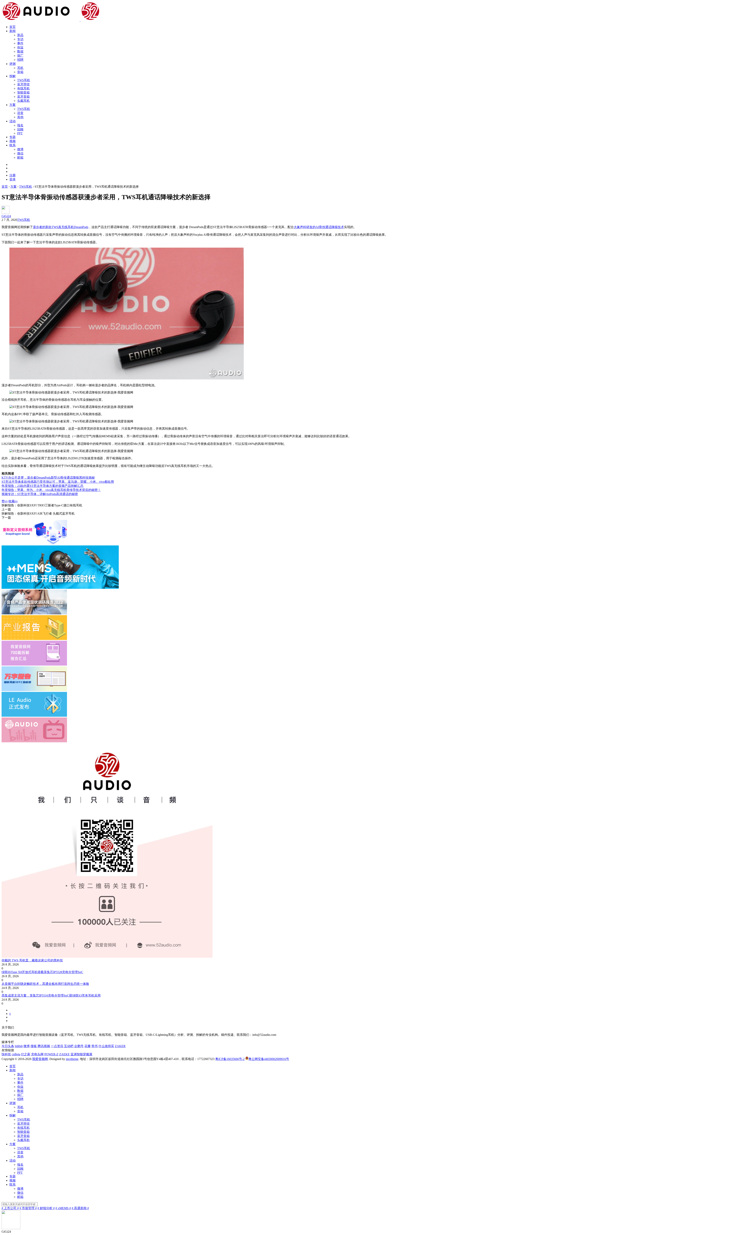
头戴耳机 (23, 100)
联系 (12, 145)
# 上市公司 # (10, 1208)
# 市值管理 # (28, 1208)
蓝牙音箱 (23, 96)
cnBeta (16, 1054)
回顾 (20, 129)
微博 (20, 149)
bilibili (19, 1046)
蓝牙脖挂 (23, 84)
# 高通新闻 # (80, 1208)
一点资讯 (57, 1046)
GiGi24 (6, 216)
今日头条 (8, 1046)
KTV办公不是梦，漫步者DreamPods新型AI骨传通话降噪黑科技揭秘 (48, 477)
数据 (20, 51)
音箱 (20, 72)
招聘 (20, 59)
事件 (20, 43)
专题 (12, 137)
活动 (12, 121)
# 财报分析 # (46, 1208)
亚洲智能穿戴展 (81, 1054)
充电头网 (37, 1054)
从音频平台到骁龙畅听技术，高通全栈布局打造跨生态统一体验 (45, 983)
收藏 (13, 501)
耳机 (20, 68)
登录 (12, 179)
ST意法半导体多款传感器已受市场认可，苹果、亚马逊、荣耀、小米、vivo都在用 (58, 481)
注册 (12, 175)
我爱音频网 (40, 1059)
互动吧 (68, 1046)
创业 (20, 47)
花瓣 (87, 1046)
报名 (20, 125)
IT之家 (25, 1054)
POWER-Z (51, 1054)
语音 (20, 113)
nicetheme (72, 1059)
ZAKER (120, 1046)
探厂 (20, 55)
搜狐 (33, 1046)
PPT (20, 133)
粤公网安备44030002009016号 (268, 1059)
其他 (20, 117)
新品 (20, 35)
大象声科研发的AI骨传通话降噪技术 (319, 227)
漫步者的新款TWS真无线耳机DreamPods (60, 227)
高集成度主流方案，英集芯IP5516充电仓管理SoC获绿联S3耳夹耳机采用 (51, 995)
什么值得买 (106, 1046)
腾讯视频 (44, 1046)
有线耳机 (23, 88)
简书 (94, 1046)
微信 (20, 153)
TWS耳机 (23, 80)
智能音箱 (23, 92)
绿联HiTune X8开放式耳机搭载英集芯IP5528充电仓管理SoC (42, 972)
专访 (20, 39)
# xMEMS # (63, 1208)
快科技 (6, 1054)
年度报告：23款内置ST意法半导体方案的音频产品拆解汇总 (42, 485)
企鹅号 (79, 1046)
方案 (12, 104)
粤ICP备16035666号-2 (230, 1059)
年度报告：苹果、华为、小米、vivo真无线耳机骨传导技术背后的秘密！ (51, 490)
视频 (12, 141)
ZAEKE (64, 1054)
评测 (12, 63)
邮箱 (20, 157)
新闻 (12, 31)
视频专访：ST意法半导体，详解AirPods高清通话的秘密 (40, 494)
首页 (12, 27)
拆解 (12, 76)
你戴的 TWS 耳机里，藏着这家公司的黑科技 (32, 960)
